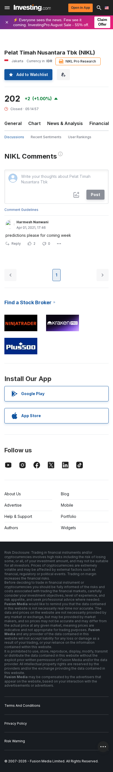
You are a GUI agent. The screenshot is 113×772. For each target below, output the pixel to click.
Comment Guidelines (21, 210)
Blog (65, 493)
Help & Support (18, 516)
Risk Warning (14, 741)
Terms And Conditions (22, 705)
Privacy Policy (15, 723)
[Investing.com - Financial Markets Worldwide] (32, 7)
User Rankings (79, 137)
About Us (12, 493)
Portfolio (68, 516)
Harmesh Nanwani (32, 222)
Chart (34, 123)
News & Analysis (65, 123)
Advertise (13, 505)
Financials (100, 123)
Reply (16, 243)
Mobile (67, 505)
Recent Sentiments (46, 137)
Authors (11, 527)
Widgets (68, 527)
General (13, 123)
